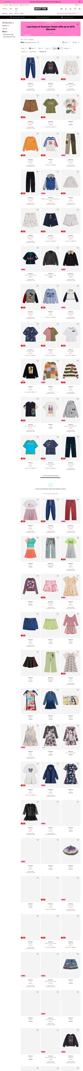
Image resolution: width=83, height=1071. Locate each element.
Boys (26, 39)
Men (11, 8)
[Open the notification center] (70, 8)
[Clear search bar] (79, 13)
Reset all (43, 51)
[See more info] (30, 91)
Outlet (6, 4)
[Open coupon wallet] (61, 9)
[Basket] (80, 9)
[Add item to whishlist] (38, 58)
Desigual (31, 39)
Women (5, 8)
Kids (16, 8)
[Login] (66, 9)
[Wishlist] (75, 9)
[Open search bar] (58, 13)
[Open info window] (80, 2)
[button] (66, 42)
